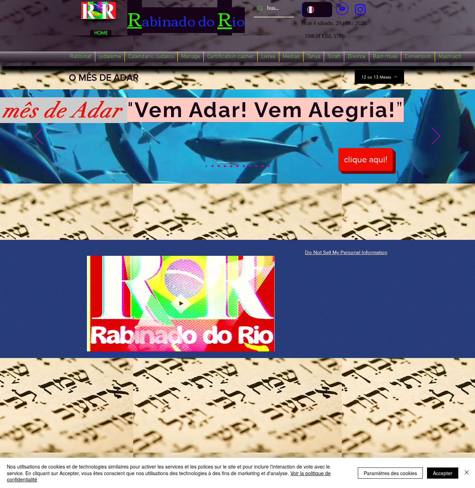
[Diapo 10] (262, 166)
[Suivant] (436, 137)
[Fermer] (466, 472)
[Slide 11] (269, 166)
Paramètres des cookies (390, 473)
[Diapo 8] (250, 166)
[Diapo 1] (206, 166)
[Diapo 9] (256, 166)
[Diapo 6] (237, 166)
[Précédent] (39, 137)
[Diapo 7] (244, 166)
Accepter (442, 473)
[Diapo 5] (231, 166)
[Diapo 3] (219, 166)
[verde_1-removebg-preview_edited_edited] (360, 9)
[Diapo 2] (212, 166)
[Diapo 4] (225, 166)
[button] (80, 56)
